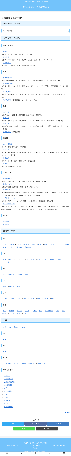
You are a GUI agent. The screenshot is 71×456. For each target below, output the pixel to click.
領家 (4, 351)
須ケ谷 (19, 274)
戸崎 (18, 286)
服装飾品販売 (7, 78)
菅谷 (26, 274)
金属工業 (6, 118)
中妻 (18, 298)
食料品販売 (7, 100)
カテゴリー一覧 (35, 445)
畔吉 (39, 244)
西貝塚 (31, 298)
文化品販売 (7, 92)
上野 (10, 247)
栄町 (4, 274)
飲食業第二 (7, 63)
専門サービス (7, 190)
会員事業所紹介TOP (12, 445)
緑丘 (4, 327)
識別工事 (6, 149)
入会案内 (35, 448)
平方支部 (7, 404)
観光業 (5, 51)
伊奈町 (24, 363)
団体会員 (6, 224)
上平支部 (7, 397)
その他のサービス (9, 204)
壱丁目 (59, 244)
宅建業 (5, 163)
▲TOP (67, 412)
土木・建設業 (7, 144)
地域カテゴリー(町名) (59, 445)
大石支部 (7, 388)
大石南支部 (8, 391)
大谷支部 (7, 394)
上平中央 (6, 262)
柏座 (4, 259)
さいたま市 (7, 363)
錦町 (38, 298)
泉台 (52, 244)
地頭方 (11, 274)
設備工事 (6, 158)
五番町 (59, 259)
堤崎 (4, 286)
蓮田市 (31, 363)
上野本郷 (18, 247)
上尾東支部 (8, 385)
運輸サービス (7, 184)
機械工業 (6, 112)
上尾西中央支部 (9, 382)
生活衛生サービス (9, 198)
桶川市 (16, 363)
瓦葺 (32, 259)
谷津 (4, 339)
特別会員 (6, 221)
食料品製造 (7, 132)
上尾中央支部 (8, 379)
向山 (23, 327)
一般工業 (6, 123)
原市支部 (7, 400)
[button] (67, 31)
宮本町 (16, 327)
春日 (10, 259)
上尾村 (18, 244)
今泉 (4, 247)
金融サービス (7, 178)
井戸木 (67, 244)
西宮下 (45, 298)
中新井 (5, 298)
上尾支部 (7, 376)
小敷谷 (52, 259)
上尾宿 (12, 244)
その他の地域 (42, 363)
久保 (38, 259)
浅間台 (26, 244)
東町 (33, 244)
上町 (21, 259)
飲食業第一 (7, 57)
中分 (24, 298)
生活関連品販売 (8, 83)
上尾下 (5, 244)
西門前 (53, 298)
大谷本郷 (28, 247)
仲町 (12, 298)
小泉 (45, 259)
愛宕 (45, 244)
